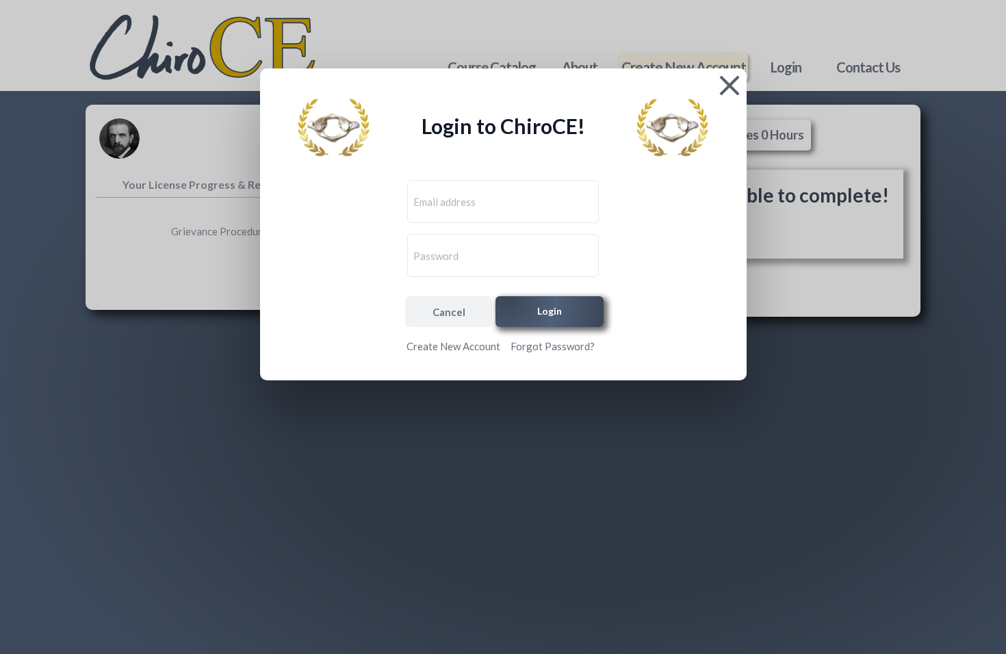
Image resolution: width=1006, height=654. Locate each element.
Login (549, 311)
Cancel (449, 312)
